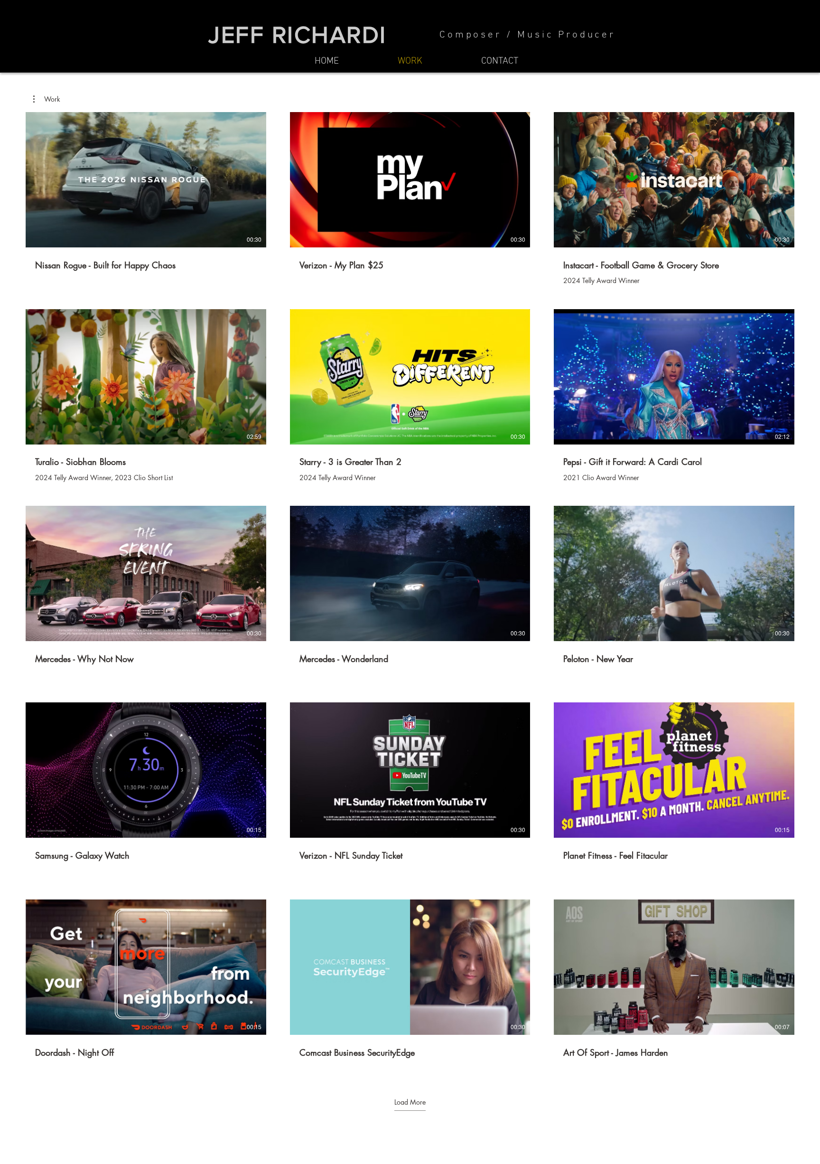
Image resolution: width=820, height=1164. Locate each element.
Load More (410, 1102)
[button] (46, 99)
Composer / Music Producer (527, 35)
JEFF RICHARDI (297, 34)
